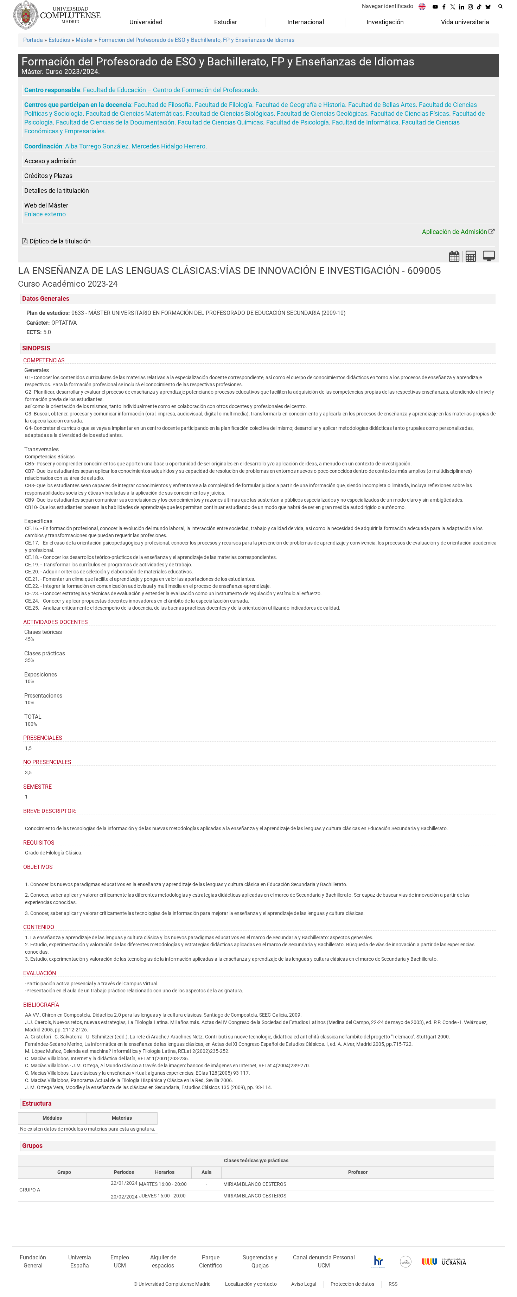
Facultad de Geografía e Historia (300, 104)
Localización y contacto (251, 1284)
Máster (84, 40)
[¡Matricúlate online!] (489, 258)
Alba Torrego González (96, 146)
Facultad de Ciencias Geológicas (322, 113)
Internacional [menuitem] (305, 22)
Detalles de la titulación (56, 190)
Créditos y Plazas (48, 175)
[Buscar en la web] (500, 6)
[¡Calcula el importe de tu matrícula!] (471, 258)
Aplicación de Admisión (454, 231)
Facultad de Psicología (297, 122)
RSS (393, 1284)
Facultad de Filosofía (163, 104)
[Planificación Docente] (454, 258)
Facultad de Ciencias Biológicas (230, 113)
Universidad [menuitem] (145, 22)
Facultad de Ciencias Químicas (220, 122)
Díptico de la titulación (60, 241)
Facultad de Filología (223, 104)
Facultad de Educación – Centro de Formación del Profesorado (170, 90)
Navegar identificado (387, 6)
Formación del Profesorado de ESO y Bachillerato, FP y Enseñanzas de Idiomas (196, 40)
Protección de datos (352, 1284)
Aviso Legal (303, 1284)
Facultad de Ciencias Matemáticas (134, 113)
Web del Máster (46, 205)
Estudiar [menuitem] (225, 22)
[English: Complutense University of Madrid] (422, 6)
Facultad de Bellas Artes (382, 104)
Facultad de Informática (365, 122)
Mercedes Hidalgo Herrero (168, 146)
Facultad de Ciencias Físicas (409, 113)
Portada (33, 40)
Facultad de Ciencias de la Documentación (115, 122)
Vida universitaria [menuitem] (465, 22)
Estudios (59, 40)
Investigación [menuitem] (385, 22)
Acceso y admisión (50, 161)
